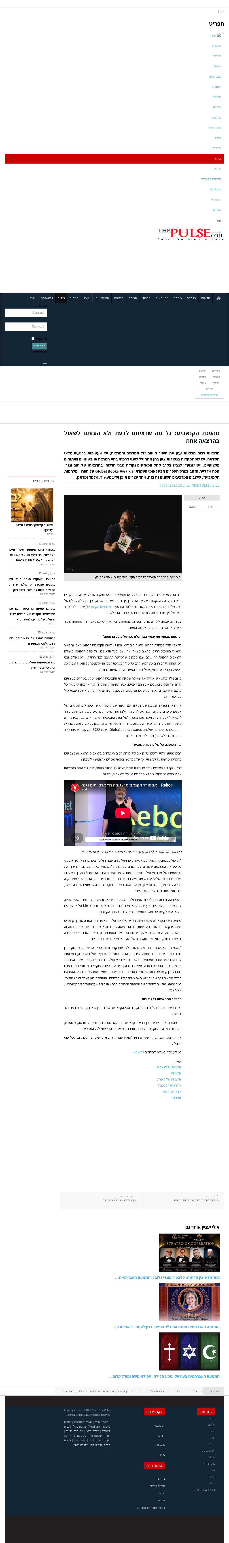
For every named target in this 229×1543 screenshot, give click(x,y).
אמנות (203, 383)
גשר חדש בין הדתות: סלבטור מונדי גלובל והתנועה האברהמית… (167, 1277)
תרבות (216, 383)
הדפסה (193, 506)
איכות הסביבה (208, 1450)
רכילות (209, 389)
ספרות (202, 377)
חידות (105, 1422)
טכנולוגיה (215, 76)
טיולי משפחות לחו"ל (204, 1489)
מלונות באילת (79, 1426)
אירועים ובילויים (209, 395)
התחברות (39, 346)
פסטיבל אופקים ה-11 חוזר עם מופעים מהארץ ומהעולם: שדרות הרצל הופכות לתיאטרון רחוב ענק (32, 584)
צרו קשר (160, 1478)
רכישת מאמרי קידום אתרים (151, 1507)
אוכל (218, 138)
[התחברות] (45, 363)
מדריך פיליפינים (85, 1435)
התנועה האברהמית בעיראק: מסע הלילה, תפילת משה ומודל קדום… (164, 1376)
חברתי (217, 97)
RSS (162, 1455)
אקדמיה (216, 199)
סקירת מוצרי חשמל (99, 1440)
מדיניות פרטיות (157, 1486)
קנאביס (216, 87)
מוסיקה (216, 377)
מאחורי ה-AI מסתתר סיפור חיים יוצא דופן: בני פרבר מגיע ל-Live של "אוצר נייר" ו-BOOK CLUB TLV (32, 555)
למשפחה (215, 189)
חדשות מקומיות (211, 179)
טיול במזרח (80, 1440)
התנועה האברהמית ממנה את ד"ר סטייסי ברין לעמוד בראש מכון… (166, 1326)
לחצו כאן (138, 1052)
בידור (217, 158)
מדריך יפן (70, 1435)
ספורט (217, 209)
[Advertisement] (48, 258)
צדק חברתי (209, 1463)
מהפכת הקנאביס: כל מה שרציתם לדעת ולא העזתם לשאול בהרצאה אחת (142, 437)
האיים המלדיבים (83, 1422)
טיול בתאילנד (81, 1445)
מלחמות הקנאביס (99, 606)
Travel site (93, 1426)
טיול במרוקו (96, 1445)
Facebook (160, 1426)
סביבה (217, 107)
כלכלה (217, 56)
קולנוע (202, 371)
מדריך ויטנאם (102, 1435)
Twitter (161, 1436)
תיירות (216, 148)
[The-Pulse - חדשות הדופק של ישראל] (190, 234)
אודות (162, 1493)
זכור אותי (41, 339)
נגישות (161, 1500)
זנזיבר (97, 1422)
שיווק (217, 168)
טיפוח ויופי (214, 128)
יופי (213, 1437)
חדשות (216, 45)
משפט (217, 66)
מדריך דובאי (92, 1431)
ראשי (195, 1391)
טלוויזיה (216, 371)
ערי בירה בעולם (74, 1431)
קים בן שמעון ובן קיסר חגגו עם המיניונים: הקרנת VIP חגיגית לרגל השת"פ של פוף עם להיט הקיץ (32, 614)
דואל (210, 506)
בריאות (216, 117)
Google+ (160, 1445)
